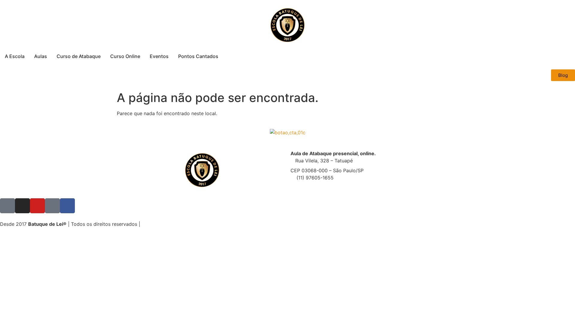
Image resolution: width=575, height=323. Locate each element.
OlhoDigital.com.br (198, 224)
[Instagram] (22, 205)
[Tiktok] (7, 205)
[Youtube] (37, 205)
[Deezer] (52, 205)
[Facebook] (67, 205)
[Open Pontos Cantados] (222, 56)
